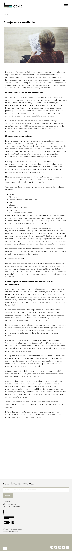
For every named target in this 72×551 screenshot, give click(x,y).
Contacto (6, 501)
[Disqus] (36, 447)
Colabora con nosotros (12, 507)
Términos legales (9, 504)
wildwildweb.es (13, 531)
